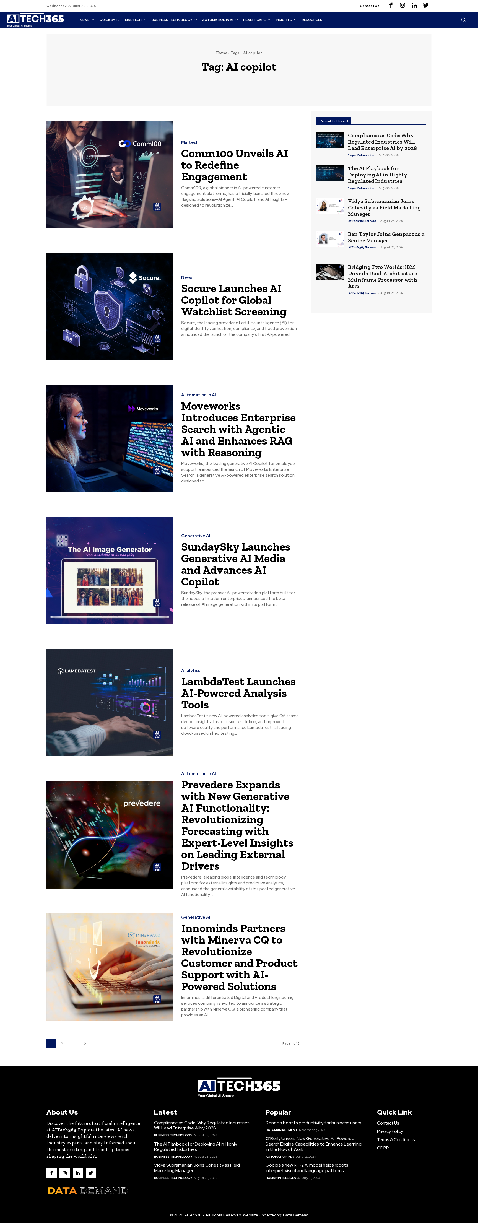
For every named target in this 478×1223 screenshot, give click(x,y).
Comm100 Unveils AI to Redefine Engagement (234, 164)
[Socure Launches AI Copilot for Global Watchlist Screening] (109, 306)
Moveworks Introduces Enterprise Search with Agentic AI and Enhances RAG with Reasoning (238, 429)
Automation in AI (198, 395)
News (186, 278)
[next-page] (85, 1043)
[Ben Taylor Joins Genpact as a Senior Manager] (330, 239)
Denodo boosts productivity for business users (313, 1123)
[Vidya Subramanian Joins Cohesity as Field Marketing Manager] (330, 206)
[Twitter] (426, 6)
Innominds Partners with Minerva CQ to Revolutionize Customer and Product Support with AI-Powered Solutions (239, 957)
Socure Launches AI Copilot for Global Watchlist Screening (234, 299)
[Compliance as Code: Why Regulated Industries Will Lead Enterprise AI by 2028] (330, 140)
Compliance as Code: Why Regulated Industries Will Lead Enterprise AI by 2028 (382, 141)
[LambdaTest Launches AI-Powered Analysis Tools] (109, 702)
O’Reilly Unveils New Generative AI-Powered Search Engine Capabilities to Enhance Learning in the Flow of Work (314, 1144)
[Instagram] (402, 6)
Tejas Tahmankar (361, 155)
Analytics (190, 671)
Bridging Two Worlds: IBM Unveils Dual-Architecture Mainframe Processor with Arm (382, 276)
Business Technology (173, 1135)
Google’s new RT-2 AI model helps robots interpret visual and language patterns (307, 1167)
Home (221, 52)
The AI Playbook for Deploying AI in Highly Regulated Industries (377, 174)
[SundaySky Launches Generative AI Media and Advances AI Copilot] (109, 570)
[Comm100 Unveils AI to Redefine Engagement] (109, 174)
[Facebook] (391, 6)
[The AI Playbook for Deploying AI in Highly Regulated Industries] (330, 173)
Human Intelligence (283, 1178)
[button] (463, 19)
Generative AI (195, 536)
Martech (190, 143)
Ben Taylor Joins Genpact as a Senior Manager (386, 237)
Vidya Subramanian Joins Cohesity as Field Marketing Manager (384, 207)
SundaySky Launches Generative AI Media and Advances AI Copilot (235, 563)
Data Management (282, 1130)
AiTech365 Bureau (362, 221)
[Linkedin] (414, 6)
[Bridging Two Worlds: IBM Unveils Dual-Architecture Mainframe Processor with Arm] (330, 272)
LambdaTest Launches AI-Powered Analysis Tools (238, 693)
